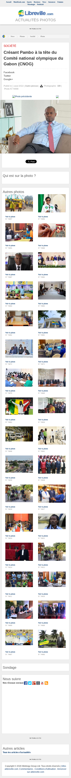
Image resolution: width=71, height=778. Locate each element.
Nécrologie (31, 4)
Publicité (40, 4)
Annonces (51, 2)
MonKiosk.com (19, 2)
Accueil (8, 2)
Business (37, 2)
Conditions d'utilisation (45, 769)
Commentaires (26, 769)
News (44, 2)
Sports (29, 2)
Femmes (60, 2)
